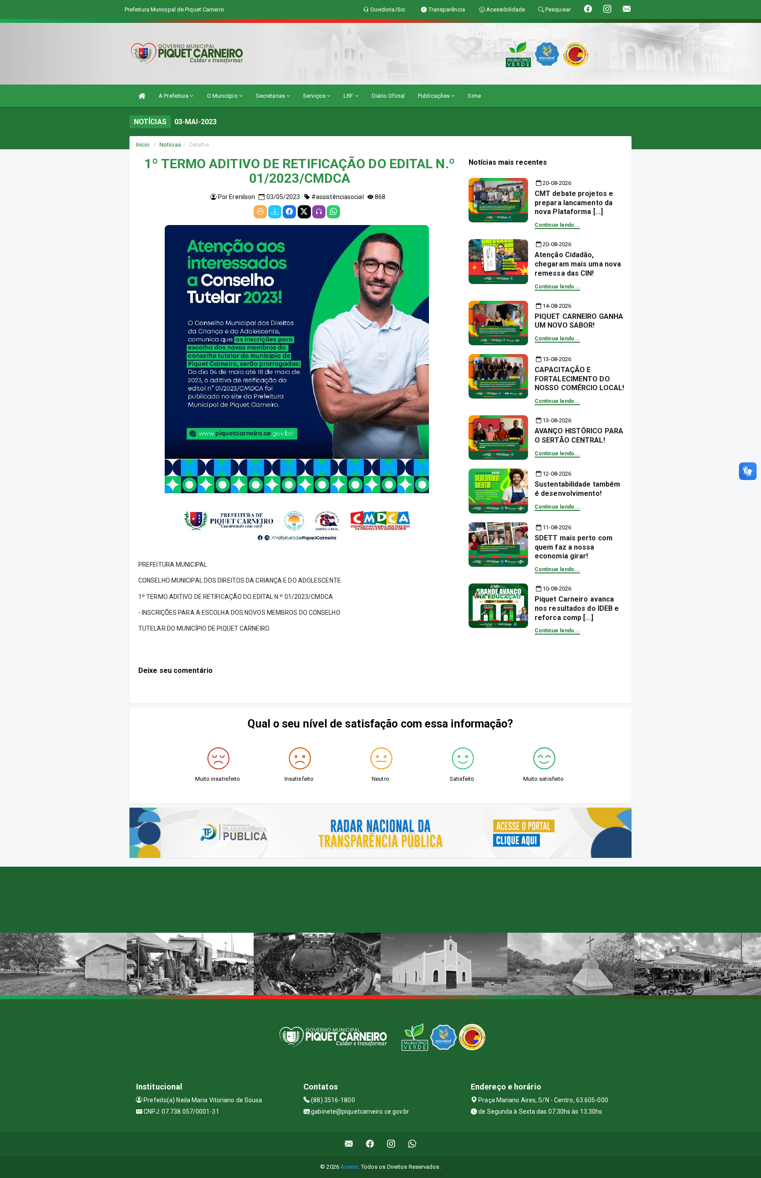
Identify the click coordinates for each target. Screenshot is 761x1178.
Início (143, 144)
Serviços (315, 95)
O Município (223, 95)
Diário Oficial (388, 95)
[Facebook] (289, 211)
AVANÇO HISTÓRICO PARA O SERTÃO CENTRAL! (579, 435)
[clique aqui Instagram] (391, 1144)
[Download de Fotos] (274, 211)
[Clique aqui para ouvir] (318, 211)
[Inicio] (142, 96)
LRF (349, 95)
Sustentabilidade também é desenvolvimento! (577, 489)
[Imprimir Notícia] (260, 211)
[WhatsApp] (333, 211)
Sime (474, 95)
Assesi (349, 1166)
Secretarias (271, 95)
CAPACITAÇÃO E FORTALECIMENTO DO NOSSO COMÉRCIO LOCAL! (579, 379)
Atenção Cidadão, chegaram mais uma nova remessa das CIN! (578, 264)
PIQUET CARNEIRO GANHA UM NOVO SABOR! (579, 321)
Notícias (170, 144)
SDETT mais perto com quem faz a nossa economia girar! (574, 547)
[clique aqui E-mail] (349, 1144)
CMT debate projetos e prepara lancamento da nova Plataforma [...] (574, 202)
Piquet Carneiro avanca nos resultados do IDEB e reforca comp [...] (577, 608)
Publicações (434, 95)
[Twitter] (304, 211)
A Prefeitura (174, 95)
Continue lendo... (557, 225)
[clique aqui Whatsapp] (412, 1144)
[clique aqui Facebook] (370, 1144)
